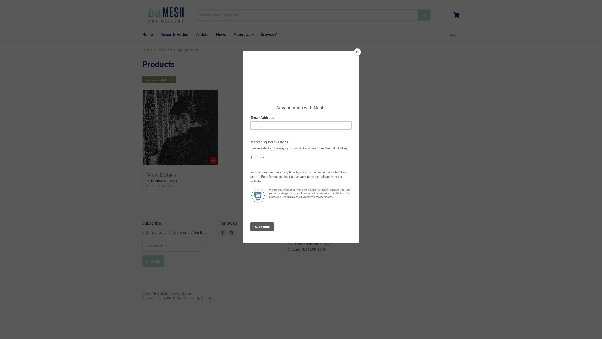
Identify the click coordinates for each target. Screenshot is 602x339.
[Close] (357, 52)
